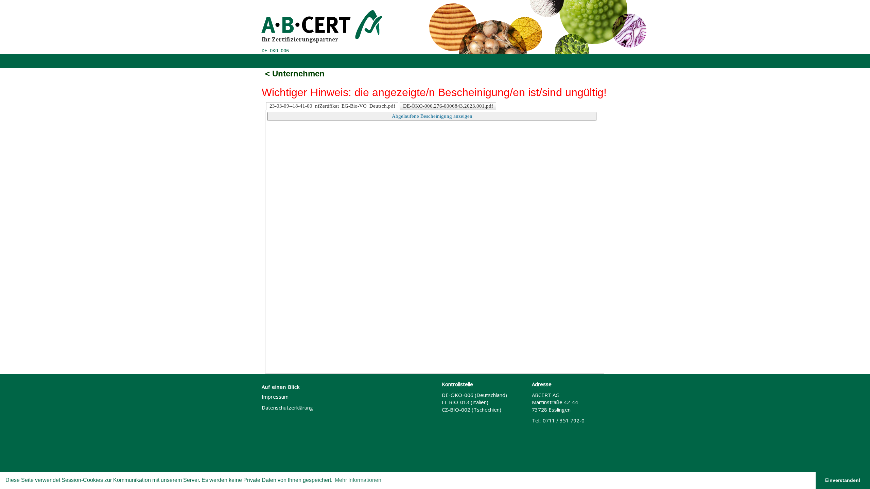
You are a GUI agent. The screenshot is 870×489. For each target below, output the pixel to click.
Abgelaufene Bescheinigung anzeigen (432, 116)
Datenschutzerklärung (287, 407)
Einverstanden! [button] (842, 480)
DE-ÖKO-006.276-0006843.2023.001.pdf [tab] (448, 106)
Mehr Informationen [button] (358, 480)
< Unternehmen (295, 73)
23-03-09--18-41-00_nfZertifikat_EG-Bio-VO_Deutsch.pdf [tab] (332, 106)
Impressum (275, 396)
